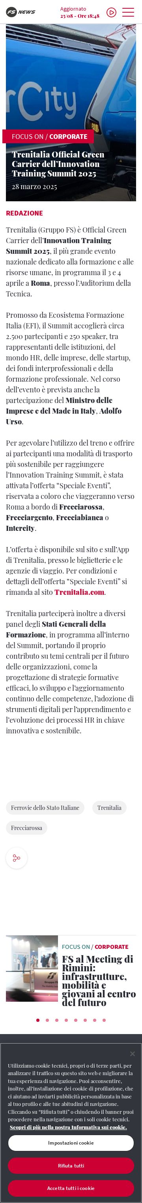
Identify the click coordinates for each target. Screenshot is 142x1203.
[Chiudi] (132, 1053)
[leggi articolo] (32, 968)
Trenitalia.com (79, 592)
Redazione (24, 212)
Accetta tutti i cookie (71, 1188)
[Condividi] (40, 859)
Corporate (68, 136)
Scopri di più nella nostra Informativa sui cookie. (68, 1127)
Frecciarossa (26, 828)
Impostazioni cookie (70, 1142)
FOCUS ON (28, 136)
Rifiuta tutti (71, 1165)
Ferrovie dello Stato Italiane (45, 807)
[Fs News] (23, 12)
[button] (37, 1020)
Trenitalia (109, 807)
